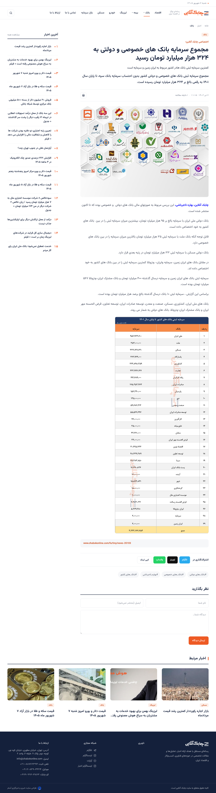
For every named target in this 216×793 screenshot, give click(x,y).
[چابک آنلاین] (180, 743)
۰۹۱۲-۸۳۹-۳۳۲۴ (31, 769)
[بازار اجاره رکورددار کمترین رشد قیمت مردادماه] (185, 684)
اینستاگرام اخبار (85, 766)
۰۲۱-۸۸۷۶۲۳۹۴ (29, 764)
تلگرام (184, 559)
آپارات (89, 761)
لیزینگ (123, 13)
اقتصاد (158, 13)
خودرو (112, 13)
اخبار (199, 26)
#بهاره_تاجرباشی (150, 574)
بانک (147, 13)
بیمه (135, 13)
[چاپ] (83, 95)
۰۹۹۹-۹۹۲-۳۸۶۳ (29, 775)
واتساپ (159, 559)
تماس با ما (71, 13)
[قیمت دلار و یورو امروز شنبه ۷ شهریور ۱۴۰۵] (82, 684)
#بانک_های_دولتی (198, 574)
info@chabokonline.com (29, 759)
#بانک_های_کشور (128, 574)
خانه (207, 26)
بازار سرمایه (87, 13)
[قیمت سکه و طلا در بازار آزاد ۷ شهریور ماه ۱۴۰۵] (30, 684)
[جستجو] (10, 12)
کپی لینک (144, 560)
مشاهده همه (13, 35)
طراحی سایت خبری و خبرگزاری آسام (21, 788)
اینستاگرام (87, 755)
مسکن (101, 13)
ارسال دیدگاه (198, 641)
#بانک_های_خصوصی (173, 574)
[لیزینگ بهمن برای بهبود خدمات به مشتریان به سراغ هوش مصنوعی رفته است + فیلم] (133, 684)
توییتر (172, 559)
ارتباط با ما (55, 13)
